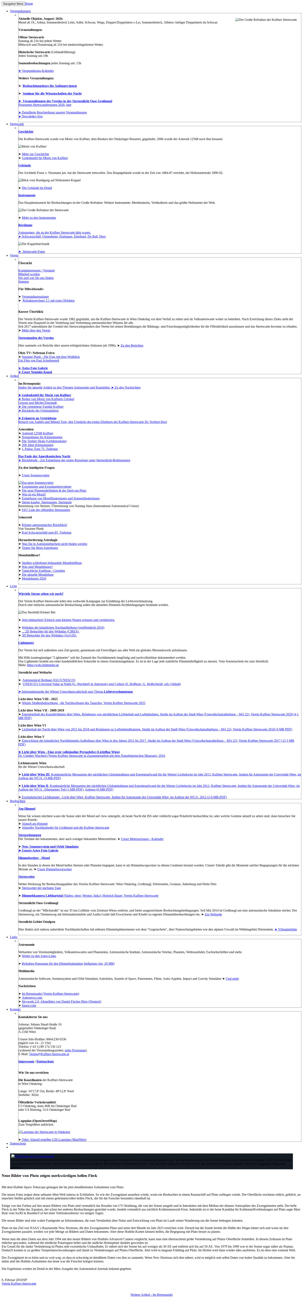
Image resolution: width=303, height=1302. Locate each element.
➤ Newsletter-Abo (30, 116)
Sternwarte (17, 124)
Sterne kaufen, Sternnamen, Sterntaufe (47, 502)
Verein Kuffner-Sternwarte (19, 1283)
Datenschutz (45, 1061)
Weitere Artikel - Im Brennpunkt (151, 1294)
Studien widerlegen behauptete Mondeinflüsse (52, 563)
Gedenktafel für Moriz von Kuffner (45, 158)
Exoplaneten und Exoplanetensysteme (46, 486)
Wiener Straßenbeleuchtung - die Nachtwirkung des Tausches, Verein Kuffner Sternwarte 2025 (83, 703)
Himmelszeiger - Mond (34, 858)
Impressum (26, 1061)
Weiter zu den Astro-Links (39, 956)
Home (29, 3)
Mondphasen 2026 (34, 578)
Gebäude (24, 165)
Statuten (23, 281)
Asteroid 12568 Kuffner (37, 433)
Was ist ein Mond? (34, 494)
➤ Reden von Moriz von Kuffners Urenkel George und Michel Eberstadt (46, 400)
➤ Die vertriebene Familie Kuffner (40, 406)
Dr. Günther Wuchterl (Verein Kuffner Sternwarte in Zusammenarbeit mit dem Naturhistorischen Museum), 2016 (91, 753)
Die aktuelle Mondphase (38, 574)
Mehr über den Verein (36, 330)
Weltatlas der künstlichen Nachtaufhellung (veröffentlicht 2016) (63, 627)
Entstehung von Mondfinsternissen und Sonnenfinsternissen (61, 498)
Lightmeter (26, 643)
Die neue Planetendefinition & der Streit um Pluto (54, 490)
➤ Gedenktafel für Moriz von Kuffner (44, 395)
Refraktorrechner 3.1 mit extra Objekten (49, 300)
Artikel (14, 376)
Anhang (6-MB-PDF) (99, 789)
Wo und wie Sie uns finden (36, 278)
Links (13, 937)
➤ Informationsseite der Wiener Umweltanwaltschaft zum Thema (75, 691)
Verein (14, 255)
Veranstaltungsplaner (35, 296)
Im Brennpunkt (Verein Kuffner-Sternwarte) (50, 993)
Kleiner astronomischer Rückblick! (44, 525)
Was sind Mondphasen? (37, 566)
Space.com (29, 1005)
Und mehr (232, 978)
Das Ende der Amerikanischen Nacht (44, 456)
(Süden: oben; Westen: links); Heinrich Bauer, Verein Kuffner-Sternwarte (90, 895)
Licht (13, 586)
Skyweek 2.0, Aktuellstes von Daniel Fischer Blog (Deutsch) (61, 1001)
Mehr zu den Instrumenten (39, 217)
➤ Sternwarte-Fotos (31, 251)
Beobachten (17, 801)
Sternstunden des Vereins (36, 338)
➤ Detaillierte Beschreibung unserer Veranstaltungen (52, 112)
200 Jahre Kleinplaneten (37, 445)
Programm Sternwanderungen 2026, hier (44, 105)
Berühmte (25, 225)
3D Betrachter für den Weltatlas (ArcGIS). (49, 635)
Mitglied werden (29, 274)
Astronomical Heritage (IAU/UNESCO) (48, 680)
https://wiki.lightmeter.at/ (43, 665)
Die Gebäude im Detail (37, 188)
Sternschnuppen (29, 835)
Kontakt (15, 1009)
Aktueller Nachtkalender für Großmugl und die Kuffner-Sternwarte (65, 827)
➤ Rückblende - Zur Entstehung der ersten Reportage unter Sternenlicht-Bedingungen (74, 460)
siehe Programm (75, 1050)
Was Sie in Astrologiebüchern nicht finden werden (54, 544)
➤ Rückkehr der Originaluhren (38, 410)
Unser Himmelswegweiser (54, 869)
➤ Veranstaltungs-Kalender (36, 71)
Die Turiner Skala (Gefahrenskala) (44, 441)
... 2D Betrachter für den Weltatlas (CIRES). (50, 631)
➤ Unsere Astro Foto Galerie (38, 850)
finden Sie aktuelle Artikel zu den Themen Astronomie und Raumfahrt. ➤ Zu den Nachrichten (79, 387)
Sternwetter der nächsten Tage (41, 888)
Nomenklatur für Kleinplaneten (42, 437)
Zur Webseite (213, 914)
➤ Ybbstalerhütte (286, 929)
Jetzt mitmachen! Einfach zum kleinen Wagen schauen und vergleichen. (68, 620)
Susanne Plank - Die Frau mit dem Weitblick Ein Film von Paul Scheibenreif (49, 358)
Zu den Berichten (132, 345)
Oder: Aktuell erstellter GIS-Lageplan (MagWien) (54, 1139)
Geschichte (25, 131)
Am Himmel (26, 808)
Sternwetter (26, 876)
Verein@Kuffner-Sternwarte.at (49, 1054)
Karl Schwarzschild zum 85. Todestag (46, 532)
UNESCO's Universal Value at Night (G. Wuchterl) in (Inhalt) (102, 684)
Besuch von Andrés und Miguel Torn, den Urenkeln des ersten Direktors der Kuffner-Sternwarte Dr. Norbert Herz (92, 422)
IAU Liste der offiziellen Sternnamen (46, 510)
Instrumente (26, 195)
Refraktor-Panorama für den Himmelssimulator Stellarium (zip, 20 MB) (68, 963)
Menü (13, 3)
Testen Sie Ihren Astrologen (40, 548)
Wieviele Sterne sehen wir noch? (40, 593)
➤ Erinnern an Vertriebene (37, 418)
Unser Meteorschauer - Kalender (142, 839)
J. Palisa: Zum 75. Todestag (40, 449)
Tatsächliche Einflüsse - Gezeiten (43, 570)
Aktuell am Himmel (35, 823)
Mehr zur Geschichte (35, 154)
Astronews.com (32, 997)
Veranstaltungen (20, 11)
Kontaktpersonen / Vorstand (36, 270)
